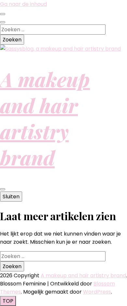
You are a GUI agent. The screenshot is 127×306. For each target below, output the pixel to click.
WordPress (97, 292)
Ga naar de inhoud (23, 4)
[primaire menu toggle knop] (2, 189)
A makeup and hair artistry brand (45, 118)
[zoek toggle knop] (2, 22)
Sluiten (11, 196)
